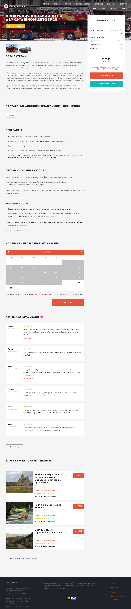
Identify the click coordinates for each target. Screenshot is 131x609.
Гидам (113, 583)
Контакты (114, 9)
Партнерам (115, 588)
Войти (124, 9)
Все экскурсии (99, 9)
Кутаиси (67, 4)
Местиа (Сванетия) (83, 4)
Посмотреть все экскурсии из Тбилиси (23, 558)
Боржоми (99, 4)
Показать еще (15, 447)
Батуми (57, 4)
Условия (114, 592)
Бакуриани (111, 4)
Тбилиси (46, 4)
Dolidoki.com (9, 606)
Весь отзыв (27, 338)
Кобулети (123, 4)
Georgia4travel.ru (11, 583)
